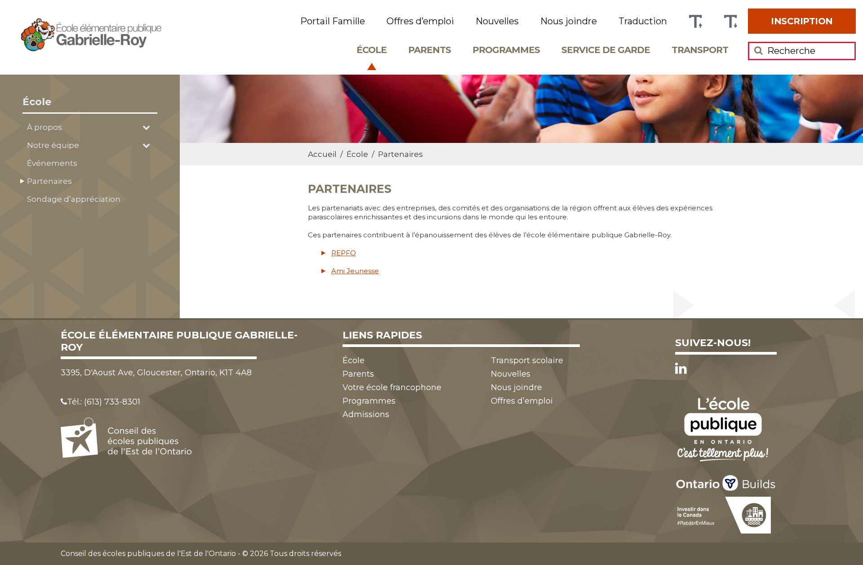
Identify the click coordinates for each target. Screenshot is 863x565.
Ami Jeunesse (355, 271)
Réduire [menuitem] (730, 21)
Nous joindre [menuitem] (568, 21)
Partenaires (49, 181)
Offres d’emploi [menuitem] (420, 21)
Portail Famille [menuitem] (332, 21)
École (36, 102)
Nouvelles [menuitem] (497, 21)
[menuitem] (802, 21)
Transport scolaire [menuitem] (527, 360)
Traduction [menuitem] (642, 21)
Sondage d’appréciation (73, 199)
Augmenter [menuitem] (695, 21)
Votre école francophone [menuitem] (392, 387)
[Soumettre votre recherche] (758, 50)
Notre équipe (53, 145)
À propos (44, 127)
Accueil (322, 154)
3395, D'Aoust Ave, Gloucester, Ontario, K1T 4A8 (156, 373)
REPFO (343, 253)
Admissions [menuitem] (366, 414)
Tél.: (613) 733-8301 (103, 402)
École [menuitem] (371, 49)
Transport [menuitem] (700, 49)
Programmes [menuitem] (506, 49)
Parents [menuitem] (429, 49)
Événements (52, 163)
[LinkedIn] (681, 368)
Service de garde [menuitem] (605, 49)
